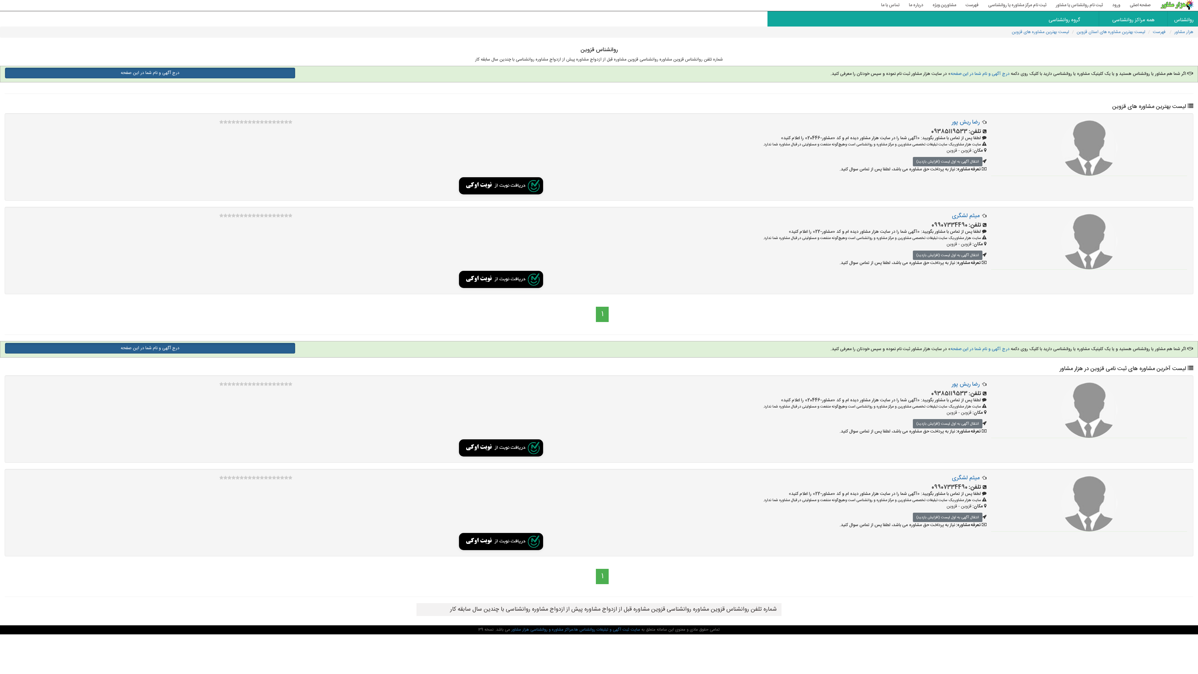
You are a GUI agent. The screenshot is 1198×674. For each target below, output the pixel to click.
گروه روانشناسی (1064, 20)
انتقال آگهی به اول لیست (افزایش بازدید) (947, 162)
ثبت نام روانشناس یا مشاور (1079, 5)
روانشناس (1184, 20)
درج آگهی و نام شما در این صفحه (980, 74)
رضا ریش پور (966, 122)
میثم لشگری (966, 216)
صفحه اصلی (1140, 5)
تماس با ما (890, 5)
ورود (1116, 5)
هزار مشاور (1183, 32)
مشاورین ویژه (944, 5)
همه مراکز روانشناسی (1133, 20)
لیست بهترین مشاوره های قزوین (1040, 32)
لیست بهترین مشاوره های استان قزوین (1111, 32)
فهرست (972, 5)
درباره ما (916, 5)
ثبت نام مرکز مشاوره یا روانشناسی (1017, 5)
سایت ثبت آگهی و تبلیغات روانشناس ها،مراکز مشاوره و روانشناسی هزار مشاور (575, 629)
